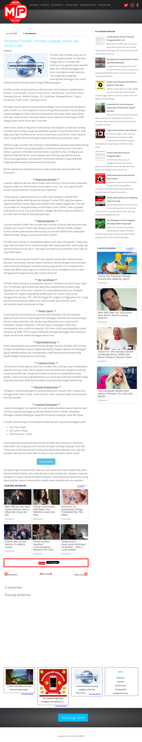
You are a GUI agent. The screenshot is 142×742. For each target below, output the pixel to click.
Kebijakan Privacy (120, 693)
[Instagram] (132, 6)
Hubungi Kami (104, 5)
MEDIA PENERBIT (78, 736)
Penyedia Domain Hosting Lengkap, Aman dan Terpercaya (41, 43)
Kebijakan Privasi (88, 5)
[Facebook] (137, 6)
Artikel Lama (79, 574)
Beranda (46, 574)
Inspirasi (45, 5)
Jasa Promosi (57, 5)
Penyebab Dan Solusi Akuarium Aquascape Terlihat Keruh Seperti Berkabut (121, 107)
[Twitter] (126, 6)
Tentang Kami (71, 5)
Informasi (34, 5)
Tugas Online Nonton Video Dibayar (122, 130)
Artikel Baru (13, 574)
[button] (46, 461)
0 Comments (30, 33)
